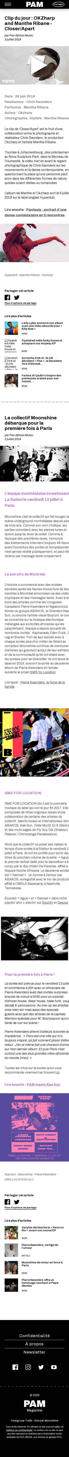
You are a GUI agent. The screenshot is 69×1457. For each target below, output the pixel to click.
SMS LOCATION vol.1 (19, 1179)
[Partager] (7, 297)
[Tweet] (17, 297)
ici (57, 1072)
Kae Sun (10, 1174)
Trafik (28, 1420)
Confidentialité (34, 1336)
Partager (58, 4)
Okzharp (47, 275)
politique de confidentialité (19, 1430)
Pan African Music (21, 35)
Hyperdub (11, 275)
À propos (34, 1344)
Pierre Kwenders (45, 1174)
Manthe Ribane (30, 275)
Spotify (47, 902)
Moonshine (25, 1174)
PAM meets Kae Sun (43, 1084)
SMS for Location (43, 672)
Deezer (62, 902)
